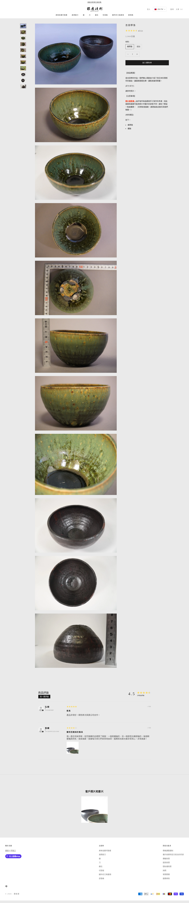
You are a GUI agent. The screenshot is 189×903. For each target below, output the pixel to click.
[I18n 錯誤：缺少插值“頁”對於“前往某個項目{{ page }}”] (23, 26)
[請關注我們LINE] (6, 886)
